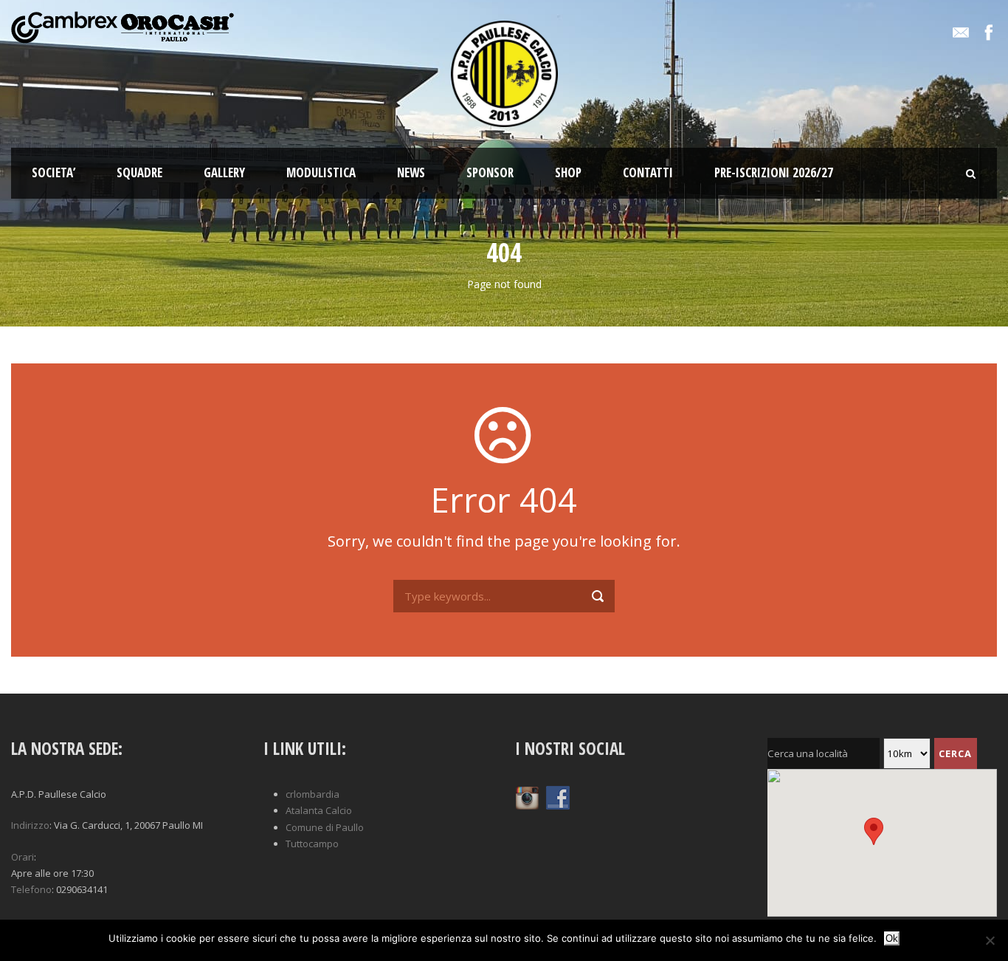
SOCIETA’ (53, 172)
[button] (126, 873)
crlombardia (312, 794)
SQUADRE (139, 172)
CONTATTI (648, 172)
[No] (989, 940)
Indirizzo (30, 825)
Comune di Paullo (325, 827)
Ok (892, 938)
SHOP (568, 172)
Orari (22, 856)
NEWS (411, 172)
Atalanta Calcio (319, 810)
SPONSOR (490, 172)
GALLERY (224, 172)
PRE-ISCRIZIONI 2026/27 (773, 172)
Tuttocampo (312, 843)
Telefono (31, 889)
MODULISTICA (321, 172)
